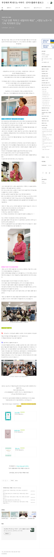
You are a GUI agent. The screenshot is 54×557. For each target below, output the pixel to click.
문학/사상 (48, 8)
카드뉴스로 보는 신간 (47, 129)
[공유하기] (5, 481)
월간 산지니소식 (38, 8)
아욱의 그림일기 (46, 78)
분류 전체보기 (46, 66)
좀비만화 (45, 76)
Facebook (44, 165)
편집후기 (44, 71)
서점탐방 (44, 118)
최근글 (43, 157)
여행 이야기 (45, 121)
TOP (51, 552)
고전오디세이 (45, 104)
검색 (48, 3)
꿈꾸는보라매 (45, 102)
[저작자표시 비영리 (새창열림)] (16, 480)
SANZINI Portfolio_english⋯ (46, 54)
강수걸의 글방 (46, 82)
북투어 (44, 123)
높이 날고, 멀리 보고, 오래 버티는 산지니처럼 (13, 530)
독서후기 (44, 125)
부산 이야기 (45, 116)
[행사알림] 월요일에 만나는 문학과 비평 (11, 500)
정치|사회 (45, 93)
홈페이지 (9, 8)
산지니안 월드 (45, 138)
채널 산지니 (27, 8)
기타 (44, 127)
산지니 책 (17, 8)
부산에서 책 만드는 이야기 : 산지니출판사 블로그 (22, 3)
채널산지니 (45, 110)
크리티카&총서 (46, 100)
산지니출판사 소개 (45, 62)
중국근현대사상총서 (47, 98)
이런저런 (45, 73)
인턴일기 (45, 80)
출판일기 (45, 69)
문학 (44, 89)
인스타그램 (46, 173)
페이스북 (43, 173)
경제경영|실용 (46, 94)
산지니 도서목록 (45, 56)
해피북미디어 (45, 108)
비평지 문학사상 (46, 105)
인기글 (47, 157)
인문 (44, 91)
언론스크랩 (45, 149)
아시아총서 (45, 96)
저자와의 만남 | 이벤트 (8, 488)
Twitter (50, 165)
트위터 (49, 173)
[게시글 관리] (7, 481)
